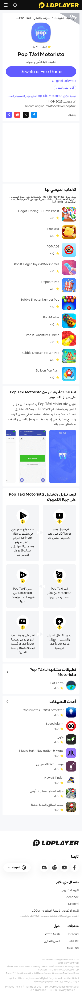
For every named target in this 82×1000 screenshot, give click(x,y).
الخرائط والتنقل (42, 18)
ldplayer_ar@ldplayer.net (46, 981)
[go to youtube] (64, 867)
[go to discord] (44, 867)
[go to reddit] (54, 867)
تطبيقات (59, 18)
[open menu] (5, 5)
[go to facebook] (74, 867)
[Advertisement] (41, 152)
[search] (15, 5)
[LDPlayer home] (59, 5)
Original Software (64, 81)
